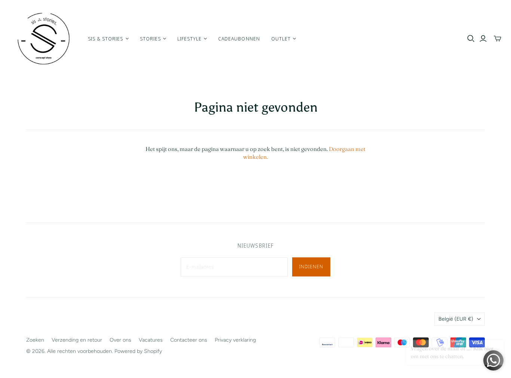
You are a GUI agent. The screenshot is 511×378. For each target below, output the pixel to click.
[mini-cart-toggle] (498, 38)
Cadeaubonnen (239, 38)
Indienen (311, 266)
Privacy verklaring (235, 340)
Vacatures (151, 340)
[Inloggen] (483, 38)
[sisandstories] (43, 38)
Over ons (120, 340)
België (455, 319)
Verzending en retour (77, 340)
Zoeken (35, 340)
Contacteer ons (188, 340)
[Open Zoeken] (471, 38)
